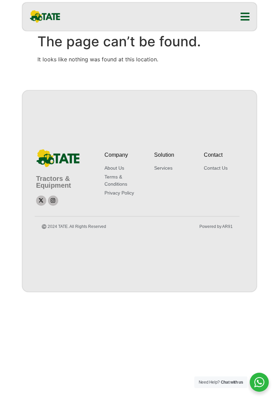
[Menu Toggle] (245, 17)
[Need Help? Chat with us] (259, 382)
